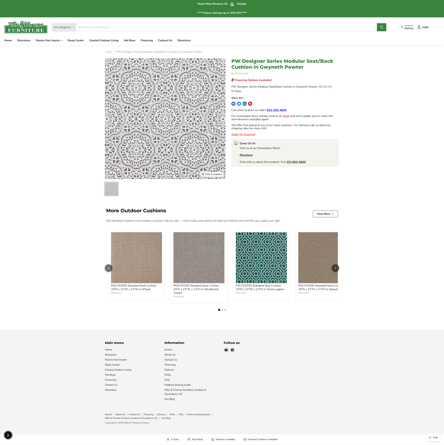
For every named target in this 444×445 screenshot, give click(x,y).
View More (323, 214)
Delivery (169, 369)
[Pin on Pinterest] (250, 104)
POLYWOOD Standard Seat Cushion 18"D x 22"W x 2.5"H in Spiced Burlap (322, 287)
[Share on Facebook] (233, 104)
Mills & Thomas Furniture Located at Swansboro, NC (131, 418)
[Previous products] (108, 268)
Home (8, 40)
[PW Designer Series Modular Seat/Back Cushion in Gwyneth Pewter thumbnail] (111, 189)
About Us (169, 354)
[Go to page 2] (222, 310)
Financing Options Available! (253, 80)
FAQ (167, 380)
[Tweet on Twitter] (239, 104)
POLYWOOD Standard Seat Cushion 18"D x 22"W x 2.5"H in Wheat (133, 287)
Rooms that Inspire (48, 40)
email (286, 116)
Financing (147, 40)
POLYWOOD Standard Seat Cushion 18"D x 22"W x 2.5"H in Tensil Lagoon (260, 287)
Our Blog (169, 399)
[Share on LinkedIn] (244, 104)
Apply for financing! (243, 134)
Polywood (241, 73)
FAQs (167, 374)
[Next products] (335, 268)
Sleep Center (75, 40)
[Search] (381, 27)
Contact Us (165, 40)
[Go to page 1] (219, 310)
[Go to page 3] (225, 310)
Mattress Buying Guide (177, 385)
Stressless (24, 40)
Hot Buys (129, 40)
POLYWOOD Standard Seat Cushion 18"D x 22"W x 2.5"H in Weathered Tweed (196, 289)
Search (168, 349)
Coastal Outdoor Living (104, 40)
